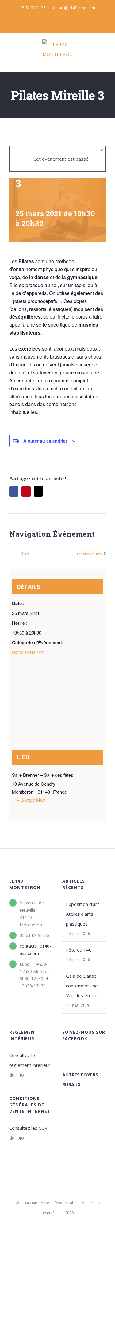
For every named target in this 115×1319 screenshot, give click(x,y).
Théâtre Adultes (89, 553)
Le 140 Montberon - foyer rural (46, 1203)
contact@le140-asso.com (73, 7)
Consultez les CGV (28, 1128)
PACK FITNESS (28, 652)
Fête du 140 (79, 950)
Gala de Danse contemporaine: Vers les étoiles (82, 986)
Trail (28, 553)
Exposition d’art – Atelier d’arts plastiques (84, 914)
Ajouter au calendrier (45, 441)
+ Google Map (31, 799)
